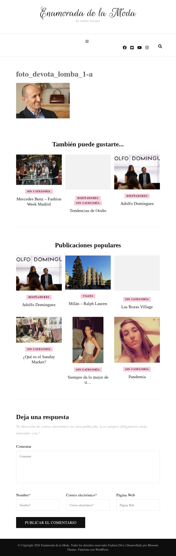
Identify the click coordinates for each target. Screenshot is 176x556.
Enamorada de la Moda (88, 12)
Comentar (23, 446)
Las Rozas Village (137, 306)
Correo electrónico (81, 494)
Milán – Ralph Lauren (88, 303)
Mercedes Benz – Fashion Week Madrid (39, 201)
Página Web (125, 494)
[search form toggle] (160, 46)
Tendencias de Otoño (88, 210)
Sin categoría (39, 191)
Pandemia (137, 376)
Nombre (23, 494)
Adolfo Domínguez (137, 203)
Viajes (88, 296)
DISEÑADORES (87, 198)
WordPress (101, 549)
